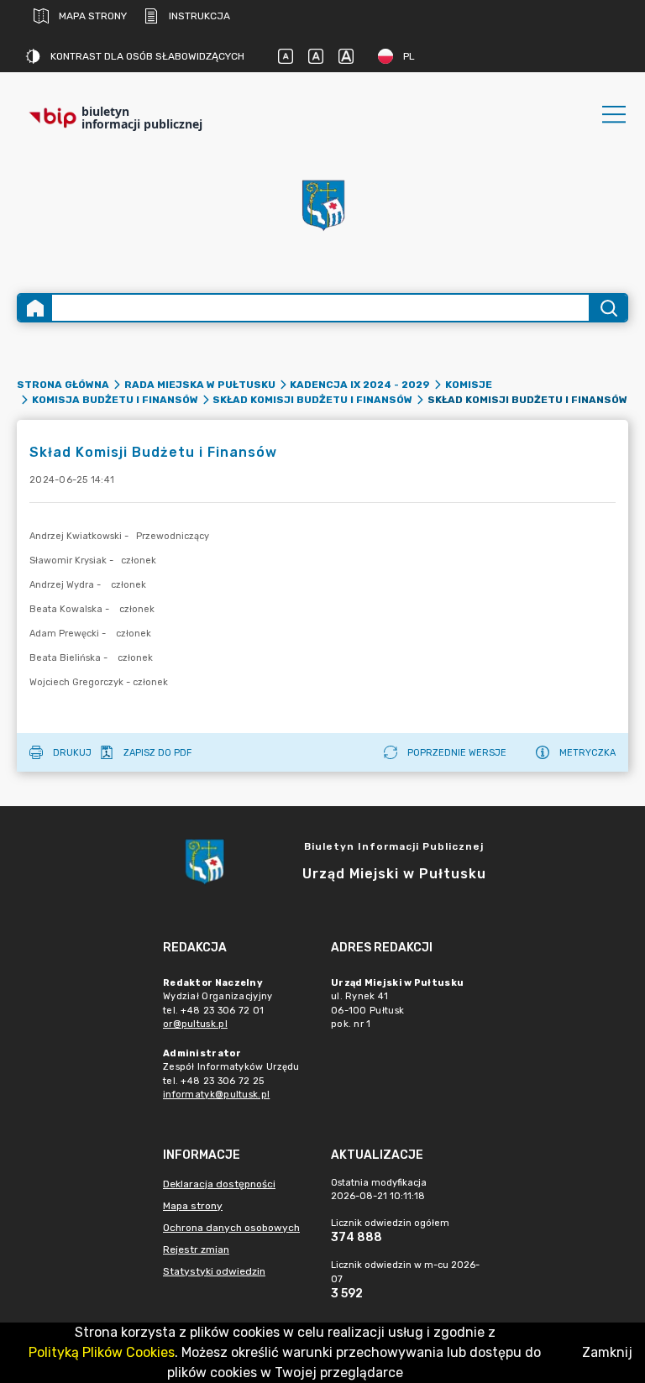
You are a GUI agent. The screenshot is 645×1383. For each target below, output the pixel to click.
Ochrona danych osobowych (231, 1228)
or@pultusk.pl (195, 1024)
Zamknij (607, 1352)
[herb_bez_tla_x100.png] (322, 204)
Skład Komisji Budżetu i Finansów (312, 400)
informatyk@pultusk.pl (216, 1094)
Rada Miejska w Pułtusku (199, 384)
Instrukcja (199, 16)
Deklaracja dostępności (219, 1184)
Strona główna (63, 384)
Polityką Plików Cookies (102, 1352)
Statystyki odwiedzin (214, 1271)
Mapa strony (93, 16)
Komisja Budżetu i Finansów (115, 400)
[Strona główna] (35, 307)
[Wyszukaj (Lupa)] (608, 308)
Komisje (468, 384)
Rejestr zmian (196, 1249)
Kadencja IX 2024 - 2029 (360, 384)
